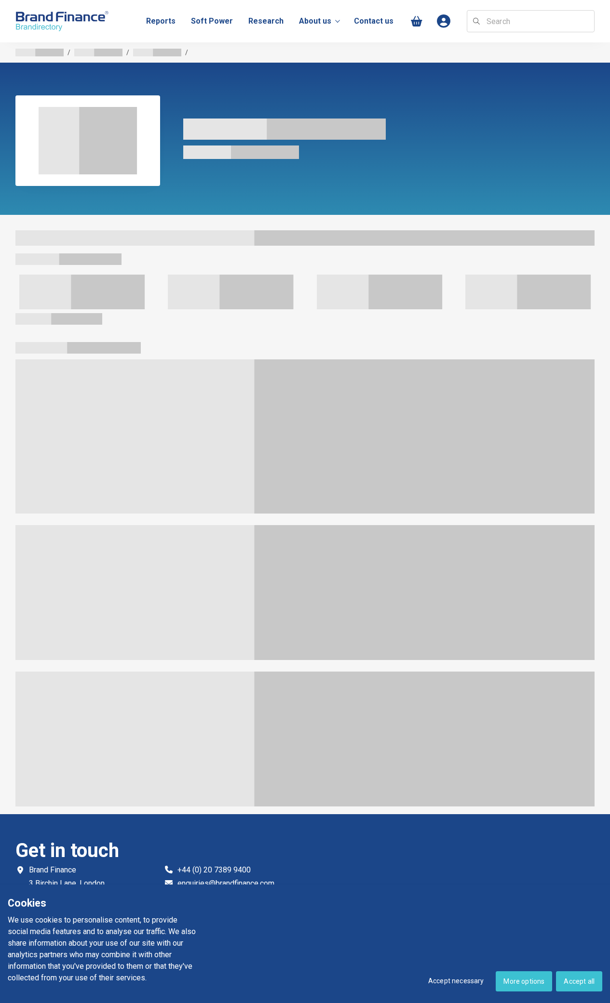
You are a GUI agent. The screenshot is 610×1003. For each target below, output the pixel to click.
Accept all (579, 981)
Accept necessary (456, 981)
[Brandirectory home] (63, 21)
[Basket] (416, 21)
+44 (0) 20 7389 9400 (214, 869)
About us (315, 21)
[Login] (443, 21)
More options (523, 981)
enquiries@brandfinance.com (225, 883)
